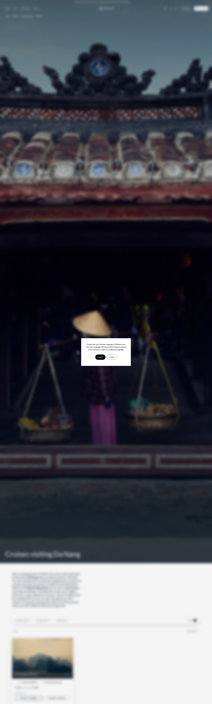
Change (112, 357)
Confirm (100, 357)
